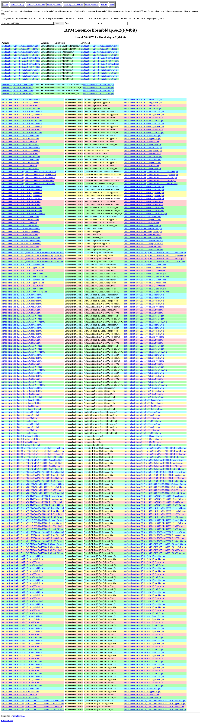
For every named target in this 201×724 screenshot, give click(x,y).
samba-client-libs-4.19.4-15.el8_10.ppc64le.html (22, 583)
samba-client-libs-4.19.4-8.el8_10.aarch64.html (22, 628)
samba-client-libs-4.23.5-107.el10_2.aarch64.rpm (145, 280)
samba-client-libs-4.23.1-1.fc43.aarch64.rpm (143, 436)
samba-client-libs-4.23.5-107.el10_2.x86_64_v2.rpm (146, 292)
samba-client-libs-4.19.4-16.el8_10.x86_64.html (22, 577)
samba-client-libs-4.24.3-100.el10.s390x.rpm (143, 201)
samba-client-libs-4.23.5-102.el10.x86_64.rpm (144, 367)
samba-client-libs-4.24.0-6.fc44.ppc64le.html (21, 231)
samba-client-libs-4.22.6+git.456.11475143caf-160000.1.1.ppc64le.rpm (155, 499)
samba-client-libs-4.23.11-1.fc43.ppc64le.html (21, 243)
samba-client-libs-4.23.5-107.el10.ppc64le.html (22, 301)
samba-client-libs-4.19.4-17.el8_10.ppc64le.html (22, 559)
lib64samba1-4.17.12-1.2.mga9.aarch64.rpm (100, 58)
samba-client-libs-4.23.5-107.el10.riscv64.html (22, 307)
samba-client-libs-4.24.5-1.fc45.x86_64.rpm (143, 156)
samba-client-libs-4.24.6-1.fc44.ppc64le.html (21, 102)
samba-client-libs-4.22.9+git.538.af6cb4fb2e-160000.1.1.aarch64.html (32, 460)
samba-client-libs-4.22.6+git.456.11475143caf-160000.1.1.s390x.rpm (154, 502)
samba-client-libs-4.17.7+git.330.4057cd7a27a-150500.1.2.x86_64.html (33, 709)
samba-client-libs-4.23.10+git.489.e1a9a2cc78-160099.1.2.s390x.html (32, 258)
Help (112, 4)
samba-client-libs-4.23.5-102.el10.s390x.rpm (143, 364)
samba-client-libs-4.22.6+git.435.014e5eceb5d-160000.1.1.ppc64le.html (33, 511)
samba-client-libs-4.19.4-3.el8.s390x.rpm (141, 694)
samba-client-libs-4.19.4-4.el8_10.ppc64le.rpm (144, 679)
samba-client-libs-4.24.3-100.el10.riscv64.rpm (144, 198)
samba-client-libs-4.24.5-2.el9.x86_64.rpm (142, 144)
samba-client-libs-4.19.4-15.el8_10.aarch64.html (22, 580)
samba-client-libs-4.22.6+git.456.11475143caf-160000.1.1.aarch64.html (32, 496)
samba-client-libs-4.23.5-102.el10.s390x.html (21, 364)
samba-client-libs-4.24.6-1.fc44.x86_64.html (21, 108)
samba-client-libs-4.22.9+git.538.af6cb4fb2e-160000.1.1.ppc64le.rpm (154, 463)
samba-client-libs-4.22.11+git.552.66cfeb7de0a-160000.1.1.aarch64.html (33, 448)
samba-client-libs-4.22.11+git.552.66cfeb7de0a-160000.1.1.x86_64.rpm (155, 457)
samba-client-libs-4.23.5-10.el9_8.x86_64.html (22, 397)
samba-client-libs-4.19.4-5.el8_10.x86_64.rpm (144, 673)
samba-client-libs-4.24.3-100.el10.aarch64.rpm (144, 186)
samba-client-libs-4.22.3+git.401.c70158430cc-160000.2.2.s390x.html (32, 538)
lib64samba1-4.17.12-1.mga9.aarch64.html (20, 70)
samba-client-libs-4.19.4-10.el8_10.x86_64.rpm (144, 613)
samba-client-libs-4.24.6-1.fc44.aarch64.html (21, 99)
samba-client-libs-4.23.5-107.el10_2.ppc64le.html (23, 283)
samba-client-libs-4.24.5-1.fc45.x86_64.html (21, 156)
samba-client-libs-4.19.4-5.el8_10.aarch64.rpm (144, 664)
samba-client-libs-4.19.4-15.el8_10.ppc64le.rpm (144, 583)
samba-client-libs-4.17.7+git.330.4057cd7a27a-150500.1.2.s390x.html (32, 706)
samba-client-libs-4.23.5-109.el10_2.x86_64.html (23, 274)
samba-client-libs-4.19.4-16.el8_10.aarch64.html (22, 568)
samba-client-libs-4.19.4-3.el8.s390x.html (19, 694)
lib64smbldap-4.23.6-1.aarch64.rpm (98, 84)
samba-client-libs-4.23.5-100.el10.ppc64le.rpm (144, 376)
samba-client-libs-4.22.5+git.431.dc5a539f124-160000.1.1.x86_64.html (32, 529)
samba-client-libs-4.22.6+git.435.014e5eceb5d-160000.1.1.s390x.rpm (154, 514)
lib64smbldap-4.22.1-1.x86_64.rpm (98, 93)
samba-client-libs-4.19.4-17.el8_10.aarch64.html (22, 556)
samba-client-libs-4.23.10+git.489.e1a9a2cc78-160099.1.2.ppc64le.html (33, 255)
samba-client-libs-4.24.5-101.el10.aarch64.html (22, 111)
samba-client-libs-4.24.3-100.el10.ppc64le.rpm (144, 192)
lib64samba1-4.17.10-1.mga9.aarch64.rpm (99, 76)
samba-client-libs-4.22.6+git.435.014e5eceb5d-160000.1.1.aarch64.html (33, 508)
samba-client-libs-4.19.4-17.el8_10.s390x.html (22, 562)
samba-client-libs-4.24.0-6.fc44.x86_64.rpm (143, 237)
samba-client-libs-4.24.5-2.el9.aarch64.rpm (142, 135)
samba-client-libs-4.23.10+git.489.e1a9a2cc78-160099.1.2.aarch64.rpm (155, 252)
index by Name (91, 4)
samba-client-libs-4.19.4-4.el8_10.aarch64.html (22, 676)
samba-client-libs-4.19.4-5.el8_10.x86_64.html (22, 673)
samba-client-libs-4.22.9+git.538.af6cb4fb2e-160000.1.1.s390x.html (31, 466)
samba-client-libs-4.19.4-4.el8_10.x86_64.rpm (144, 685)
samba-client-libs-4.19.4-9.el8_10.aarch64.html (22, 616)
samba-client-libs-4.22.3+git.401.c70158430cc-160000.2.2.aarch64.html (33, 532)
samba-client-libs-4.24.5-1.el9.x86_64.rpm (142, 168)
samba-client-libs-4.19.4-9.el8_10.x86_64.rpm (144, 625)
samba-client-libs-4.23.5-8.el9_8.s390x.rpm (142, 406)
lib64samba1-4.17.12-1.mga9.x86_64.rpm (99, 73)
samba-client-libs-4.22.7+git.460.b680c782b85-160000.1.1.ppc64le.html (33, 487)
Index (5, 4)
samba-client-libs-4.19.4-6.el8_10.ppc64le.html (22, 655)
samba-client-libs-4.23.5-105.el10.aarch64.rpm (144, 325)
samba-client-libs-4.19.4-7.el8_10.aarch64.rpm (144, 640)
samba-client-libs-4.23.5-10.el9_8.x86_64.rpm (144, 397)
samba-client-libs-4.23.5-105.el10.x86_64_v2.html (23, 352)
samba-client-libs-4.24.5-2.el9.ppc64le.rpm (142, 138)
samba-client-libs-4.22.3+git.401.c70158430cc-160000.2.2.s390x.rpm (154, 538)
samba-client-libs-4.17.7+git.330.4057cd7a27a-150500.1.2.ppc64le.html (33, 703)
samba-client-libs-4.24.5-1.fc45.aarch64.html (21, 147)
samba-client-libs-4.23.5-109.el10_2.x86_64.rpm (145, 274)
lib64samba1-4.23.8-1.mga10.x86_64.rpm (99, 55)
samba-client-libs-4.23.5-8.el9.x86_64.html (20, 421)
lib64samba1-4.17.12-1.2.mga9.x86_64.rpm (100, 61)
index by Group (17, 4)
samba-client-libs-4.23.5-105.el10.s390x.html (21, 340)
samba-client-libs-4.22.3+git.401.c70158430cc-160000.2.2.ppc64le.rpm (155, 535)
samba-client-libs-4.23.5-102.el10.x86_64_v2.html (23, 370)
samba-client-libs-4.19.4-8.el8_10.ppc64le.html (22, 631)
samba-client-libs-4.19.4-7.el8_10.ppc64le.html (22, 643)
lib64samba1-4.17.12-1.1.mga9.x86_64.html (21, 67)
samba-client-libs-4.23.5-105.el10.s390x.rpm (143, 340)
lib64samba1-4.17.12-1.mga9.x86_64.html (20, 73)
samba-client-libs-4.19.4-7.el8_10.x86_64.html (22, 649)
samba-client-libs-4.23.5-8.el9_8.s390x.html (20, 406)
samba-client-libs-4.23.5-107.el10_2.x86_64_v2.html (24, 292)
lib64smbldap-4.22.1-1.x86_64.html (17, 93)
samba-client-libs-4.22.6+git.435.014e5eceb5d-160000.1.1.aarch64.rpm (155, 508)
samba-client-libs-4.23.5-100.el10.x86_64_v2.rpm (145, 385)
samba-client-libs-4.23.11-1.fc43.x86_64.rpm (143, 249)
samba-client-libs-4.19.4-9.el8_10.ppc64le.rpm (144, 619)
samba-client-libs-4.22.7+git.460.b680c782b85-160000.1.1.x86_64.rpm (155, 493)
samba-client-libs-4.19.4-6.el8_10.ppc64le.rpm (144, 655)
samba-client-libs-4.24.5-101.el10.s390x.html (21, 117)
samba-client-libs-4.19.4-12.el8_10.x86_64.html (22, 601)
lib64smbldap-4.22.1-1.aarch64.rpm (98, 90)
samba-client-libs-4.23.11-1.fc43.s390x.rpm (142, 246)
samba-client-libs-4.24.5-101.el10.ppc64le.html (22, 114)
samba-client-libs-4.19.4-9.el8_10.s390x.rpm (143, 622)
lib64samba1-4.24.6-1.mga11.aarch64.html (20, 46)
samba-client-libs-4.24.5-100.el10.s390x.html (21, 129)
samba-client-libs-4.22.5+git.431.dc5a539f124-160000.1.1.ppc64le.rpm (155, 523)
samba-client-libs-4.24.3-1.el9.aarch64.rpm (142, 216)
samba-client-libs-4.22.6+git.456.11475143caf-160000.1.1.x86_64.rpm (154, 505)
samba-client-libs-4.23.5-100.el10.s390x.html (21, 379)
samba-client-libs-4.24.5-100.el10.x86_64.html (22, 132)
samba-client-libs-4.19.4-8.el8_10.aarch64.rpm (144, 628)
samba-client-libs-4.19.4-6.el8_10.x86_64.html (22, 661)
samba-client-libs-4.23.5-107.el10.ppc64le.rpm (144, 301)
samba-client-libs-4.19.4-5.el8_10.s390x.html (21, 670)
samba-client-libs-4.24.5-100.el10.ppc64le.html (22, 126)
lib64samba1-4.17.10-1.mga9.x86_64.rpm (99, 79)
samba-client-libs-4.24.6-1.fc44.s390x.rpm (142, 105)
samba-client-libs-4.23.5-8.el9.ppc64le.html (20, 415)
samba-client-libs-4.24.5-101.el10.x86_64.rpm (144, 120)
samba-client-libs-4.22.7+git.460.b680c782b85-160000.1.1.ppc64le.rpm (155, 487)
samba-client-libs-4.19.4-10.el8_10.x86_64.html (22, 613)
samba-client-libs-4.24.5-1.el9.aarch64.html (20, 159)
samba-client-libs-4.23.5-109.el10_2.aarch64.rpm (145, 265)
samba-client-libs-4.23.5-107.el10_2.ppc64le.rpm (145, 283)
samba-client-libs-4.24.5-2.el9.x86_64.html (20, 144)
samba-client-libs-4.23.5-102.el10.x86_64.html (22, 367)
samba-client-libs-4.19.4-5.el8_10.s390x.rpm (143, 670)
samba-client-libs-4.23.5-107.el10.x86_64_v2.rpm (145, 322)
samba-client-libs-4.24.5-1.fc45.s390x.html (20, 153)
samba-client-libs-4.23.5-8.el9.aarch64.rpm (142, 412)
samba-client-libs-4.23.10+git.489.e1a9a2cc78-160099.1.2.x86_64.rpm (154, 262)
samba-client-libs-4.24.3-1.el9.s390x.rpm (141, 222)
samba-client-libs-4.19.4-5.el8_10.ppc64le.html (22, 667)
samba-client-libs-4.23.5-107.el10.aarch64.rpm (144, 295)
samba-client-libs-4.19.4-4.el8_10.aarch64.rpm (144, 676)
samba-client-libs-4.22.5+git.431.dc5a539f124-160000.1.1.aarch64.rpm (155, 520)
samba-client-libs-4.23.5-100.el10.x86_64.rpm (144, 382)
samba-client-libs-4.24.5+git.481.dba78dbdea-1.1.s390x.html (28, 180)
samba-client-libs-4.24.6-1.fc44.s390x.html (20, 105)
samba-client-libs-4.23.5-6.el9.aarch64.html (20, 424)
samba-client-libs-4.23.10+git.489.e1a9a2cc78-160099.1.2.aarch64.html (33, 252)
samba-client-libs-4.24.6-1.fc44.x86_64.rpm (143, 108)
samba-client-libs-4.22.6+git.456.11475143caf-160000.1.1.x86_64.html (32, 505)
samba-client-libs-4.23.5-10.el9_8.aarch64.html (22, 388)
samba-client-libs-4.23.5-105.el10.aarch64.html (22, 325)
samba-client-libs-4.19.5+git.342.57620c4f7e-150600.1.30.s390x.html (32, 550)
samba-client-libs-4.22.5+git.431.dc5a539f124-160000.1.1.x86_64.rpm (154, 529)
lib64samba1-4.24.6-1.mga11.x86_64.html (20, 49)
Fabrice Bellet (7, 720)
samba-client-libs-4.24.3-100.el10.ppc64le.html (22, 192)
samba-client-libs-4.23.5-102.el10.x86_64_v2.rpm (145, 370)
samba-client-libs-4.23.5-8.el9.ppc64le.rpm (142, 415)
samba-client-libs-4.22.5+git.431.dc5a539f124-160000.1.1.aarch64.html (33, 520)
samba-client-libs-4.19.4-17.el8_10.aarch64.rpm (144, 556)
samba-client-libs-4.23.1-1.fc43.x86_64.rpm (143, 445)
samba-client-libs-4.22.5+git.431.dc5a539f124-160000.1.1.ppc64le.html (33, 523)
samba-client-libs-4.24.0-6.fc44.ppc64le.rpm (143, 231)
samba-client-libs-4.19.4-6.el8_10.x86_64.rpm (144, 661)
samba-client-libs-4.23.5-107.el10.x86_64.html (22, 316)
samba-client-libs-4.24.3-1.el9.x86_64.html (20, 225)
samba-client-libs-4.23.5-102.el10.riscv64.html (22, 361)
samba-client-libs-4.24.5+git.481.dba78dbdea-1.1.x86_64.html (28, 183)
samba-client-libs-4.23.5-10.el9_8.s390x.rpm (143, 394)
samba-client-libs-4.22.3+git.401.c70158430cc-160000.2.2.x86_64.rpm (155, 541)
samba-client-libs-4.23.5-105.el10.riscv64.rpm (144, 337)
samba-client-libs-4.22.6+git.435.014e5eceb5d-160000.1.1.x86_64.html (32, 517)
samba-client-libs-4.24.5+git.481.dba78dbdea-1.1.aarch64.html (29, 171)
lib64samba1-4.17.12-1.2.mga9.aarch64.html (21, 58)
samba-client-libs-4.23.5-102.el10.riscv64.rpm (144, 361)
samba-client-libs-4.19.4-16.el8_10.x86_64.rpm (144, 577)
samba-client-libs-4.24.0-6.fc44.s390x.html (20, 234)
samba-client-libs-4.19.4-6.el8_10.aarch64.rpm (144, 652)
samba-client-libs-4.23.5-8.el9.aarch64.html (20, 412)
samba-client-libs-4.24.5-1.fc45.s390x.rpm (142, 153)
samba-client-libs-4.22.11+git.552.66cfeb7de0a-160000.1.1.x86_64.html (33, 457)
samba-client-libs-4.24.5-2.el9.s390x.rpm (141, 141)
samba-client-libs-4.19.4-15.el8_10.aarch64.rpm (144, 580)
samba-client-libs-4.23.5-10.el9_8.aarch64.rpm (144, 388)
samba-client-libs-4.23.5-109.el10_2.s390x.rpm (144, 271)
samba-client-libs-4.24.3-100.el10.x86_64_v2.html (23, 213)
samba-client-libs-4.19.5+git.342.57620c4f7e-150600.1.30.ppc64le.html (33, 547)
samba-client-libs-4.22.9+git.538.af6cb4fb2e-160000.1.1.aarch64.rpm (154, 460)
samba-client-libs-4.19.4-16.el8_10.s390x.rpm (144, 574)
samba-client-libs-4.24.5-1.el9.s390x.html (19, 165)
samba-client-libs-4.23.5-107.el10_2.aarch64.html (23, 280)
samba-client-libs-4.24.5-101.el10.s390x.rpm (143, 117)
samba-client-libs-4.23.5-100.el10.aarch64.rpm (144, 373)
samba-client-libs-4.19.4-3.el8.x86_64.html (20, 697)
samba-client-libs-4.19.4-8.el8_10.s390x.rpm (143, 634)
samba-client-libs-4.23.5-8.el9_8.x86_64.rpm (143, 409)
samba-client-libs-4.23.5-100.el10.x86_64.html (22, 382)
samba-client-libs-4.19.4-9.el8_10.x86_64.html (22, 625)
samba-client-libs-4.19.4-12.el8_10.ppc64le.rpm (144, 595)
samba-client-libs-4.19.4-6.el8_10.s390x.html (21, 658)
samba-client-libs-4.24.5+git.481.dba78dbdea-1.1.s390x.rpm (150, 180)
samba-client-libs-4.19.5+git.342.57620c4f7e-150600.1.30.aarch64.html (33, 544)
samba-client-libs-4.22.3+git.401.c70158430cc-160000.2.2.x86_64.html (33, 541)
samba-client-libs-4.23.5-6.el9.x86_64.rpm (142, 433)
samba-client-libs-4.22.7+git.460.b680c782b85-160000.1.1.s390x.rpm (154, 490)
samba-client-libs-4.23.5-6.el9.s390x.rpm (141, 430)
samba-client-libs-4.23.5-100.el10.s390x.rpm (143, 379)
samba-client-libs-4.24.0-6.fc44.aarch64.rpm (143, 228)
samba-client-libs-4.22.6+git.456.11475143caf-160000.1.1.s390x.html (32, 502)
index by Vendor (54, 4)
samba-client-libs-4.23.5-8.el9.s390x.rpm (141, 418)
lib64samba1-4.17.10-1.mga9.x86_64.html (20, 79)
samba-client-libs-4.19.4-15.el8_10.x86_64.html (22, 589)
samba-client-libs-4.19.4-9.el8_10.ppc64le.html (22, 619)
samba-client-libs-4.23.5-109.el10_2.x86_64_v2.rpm (146, 277)
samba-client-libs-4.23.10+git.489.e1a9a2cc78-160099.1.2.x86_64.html (32, 262)
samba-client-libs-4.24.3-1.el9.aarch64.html (20, 216)
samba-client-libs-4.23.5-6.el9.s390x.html (19, 430)
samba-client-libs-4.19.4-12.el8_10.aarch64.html (22, 592)
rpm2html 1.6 (19, 716)
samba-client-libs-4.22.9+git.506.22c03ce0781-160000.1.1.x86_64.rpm (155, 481)
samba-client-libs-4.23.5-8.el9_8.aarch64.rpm (143, 400)
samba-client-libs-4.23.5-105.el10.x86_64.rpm (144, 346)
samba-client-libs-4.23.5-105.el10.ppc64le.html (22, 331)
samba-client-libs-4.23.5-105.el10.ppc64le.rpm (144, 331)
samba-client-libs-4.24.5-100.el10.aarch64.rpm (144, 123)
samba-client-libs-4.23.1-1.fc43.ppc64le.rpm (143, 439)
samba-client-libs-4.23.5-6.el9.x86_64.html (20, 433)
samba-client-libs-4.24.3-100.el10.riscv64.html (22, 198)
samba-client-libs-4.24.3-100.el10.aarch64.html (22, 186)
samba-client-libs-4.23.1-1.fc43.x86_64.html (21, 445)
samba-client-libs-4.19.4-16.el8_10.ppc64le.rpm (144, 571)
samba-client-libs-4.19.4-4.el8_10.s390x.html (21, 682)
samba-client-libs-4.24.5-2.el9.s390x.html (19, 141)
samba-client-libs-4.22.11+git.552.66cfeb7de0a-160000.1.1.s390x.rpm (154, 454)
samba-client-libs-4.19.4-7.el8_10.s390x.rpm (143, 646)
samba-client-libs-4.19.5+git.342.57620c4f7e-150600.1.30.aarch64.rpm (155, 544)
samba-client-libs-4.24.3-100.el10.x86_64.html (22, 207)
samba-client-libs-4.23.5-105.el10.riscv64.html (22, 337)
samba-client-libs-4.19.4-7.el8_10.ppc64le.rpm (144, 643)
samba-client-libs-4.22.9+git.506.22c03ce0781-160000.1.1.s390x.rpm (154, 478)
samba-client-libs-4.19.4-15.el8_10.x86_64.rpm (144, 589)
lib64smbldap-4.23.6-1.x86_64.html (17, 87)
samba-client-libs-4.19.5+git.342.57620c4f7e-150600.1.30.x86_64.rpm (154, 553)
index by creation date (73, 4)
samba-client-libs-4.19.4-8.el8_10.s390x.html (21, 634)
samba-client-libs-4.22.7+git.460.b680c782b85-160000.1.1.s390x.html (32, 490)
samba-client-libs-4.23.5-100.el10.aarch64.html (22, 373)
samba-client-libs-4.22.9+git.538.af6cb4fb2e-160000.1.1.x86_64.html (32, 469)
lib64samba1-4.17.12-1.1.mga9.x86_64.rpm (100, 67)
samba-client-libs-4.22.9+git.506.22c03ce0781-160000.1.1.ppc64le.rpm (155, 475)
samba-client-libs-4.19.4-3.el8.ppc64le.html (20, 691)
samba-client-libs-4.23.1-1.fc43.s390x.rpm (142, 442)
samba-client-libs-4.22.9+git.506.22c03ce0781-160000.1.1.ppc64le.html (33, 475)
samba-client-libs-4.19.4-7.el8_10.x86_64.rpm (144, 649)
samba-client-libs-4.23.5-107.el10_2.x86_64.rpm (145, 289)
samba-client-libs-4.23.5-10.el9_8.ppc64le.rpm (144, 391)
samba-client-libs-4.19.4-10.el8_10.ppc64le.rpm (144, 607)
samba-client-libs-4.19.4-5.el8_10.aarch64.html (22, 664)
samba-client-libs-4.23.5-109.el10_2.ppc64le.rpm (145, 268)
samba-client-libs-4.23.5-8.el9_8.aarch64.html (21, 400)
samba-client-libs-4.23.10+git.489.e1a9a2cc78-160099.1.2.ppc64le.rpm (155, 255)
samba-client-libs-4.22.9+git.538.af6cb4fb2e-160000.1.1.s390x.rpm (153, 466)
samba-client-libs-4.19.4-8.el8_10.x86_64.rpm (144, 637)
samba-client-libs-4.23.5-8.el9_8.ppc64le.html (21, 403)
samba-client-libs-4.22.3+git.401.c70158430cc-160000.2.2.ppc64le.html (33, 535)
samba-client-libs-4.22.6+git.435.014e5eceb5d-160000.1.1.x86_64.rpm (155, 517)
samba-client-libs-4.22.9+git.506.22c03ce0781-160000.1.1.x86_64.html (33, 481)
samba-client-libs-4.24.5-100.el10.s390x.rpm (143, 129)
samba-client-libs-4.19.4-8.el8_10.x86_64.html (22, 637)
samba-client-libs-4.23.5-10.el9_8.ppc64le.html (22, 391)
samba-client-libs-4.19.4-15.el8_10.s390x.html (22, 586)
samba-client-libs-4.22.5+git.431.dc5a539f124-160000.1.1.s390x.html (32, 526)
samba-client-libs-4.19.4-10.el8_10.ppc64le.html (22, 607)
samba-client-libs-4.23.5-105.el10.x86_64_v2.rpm (145, 352)
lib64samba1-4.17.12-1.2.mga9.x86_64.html (21, 61)
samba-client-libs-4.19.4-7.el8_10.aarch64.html (22, 640)
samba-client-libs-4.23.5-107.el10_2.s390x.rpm (144, 286)
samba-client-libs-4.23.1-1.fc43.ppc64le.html (21, 439)
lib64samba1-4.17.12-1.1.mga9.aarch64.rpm (100, 64)
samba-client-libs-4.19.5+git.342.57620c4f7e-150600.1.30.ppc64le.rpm (155, 547)
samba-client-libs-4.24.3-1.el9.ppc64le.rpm (142, 219)
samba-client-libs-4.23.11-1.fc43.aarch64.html (21, 240)
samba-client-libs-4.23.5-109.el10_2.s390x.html (22, 271)
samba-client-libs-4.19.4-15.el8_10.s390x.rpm (144, 586)
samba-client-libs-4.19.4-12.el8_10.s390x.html (22, 598)
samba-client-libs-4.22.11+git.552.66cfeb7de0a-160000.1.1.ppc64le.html (33, 451)
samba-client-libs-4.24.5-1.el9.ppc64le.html (20, 162)
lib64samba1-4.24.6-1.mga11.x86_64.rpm (99, 49)
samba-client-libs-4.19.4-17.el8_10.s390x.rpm (144, 562)
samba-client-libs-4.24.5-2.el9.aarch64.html (20, 135)
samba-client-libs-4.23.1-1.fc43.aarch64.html (21, 436)
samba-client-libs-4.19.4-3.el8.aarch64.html (20, 688)
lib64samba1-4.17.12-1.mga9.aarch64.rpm (99, 70)
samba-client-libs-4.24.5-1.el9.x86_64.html (20, 168)
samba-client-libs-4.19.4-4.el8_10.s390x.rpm (143, 682)
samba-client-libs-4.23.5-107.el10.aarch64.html (22, 295)
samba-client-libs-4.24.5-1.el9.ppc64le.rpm (142, 162)
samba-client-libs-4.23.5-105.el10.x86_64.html (22, 346)
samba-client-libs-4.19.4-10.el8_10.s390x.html (22, 610)
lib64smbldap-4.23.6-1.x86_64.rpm (98, 87)
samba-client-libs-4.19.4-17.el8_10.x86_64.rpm (144, 565)
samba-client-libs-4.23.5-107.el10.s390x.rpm (143, 310)
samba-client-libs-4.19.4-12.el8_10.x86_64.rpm (144, 601)
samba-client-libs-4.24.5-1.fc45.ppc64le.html (21, 150)
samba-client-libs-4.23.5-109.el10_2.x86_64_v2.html (24, 277)
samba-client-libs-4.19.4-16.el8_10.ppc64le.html (22, 571)
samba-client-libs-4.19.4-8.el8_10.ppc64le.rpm (144, 631)
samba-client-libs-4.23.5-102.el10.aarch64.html (22, 355)
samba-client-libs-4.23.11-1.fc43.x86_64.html (21, 249)
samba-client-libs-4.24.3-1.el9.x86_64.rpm (142, 225)
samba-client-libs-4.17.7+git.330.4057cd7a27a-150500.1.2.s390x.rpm (154, 706)
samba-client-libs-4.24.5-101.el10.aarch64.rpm (144, 111)
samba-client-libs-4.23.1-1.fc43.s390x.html (20, 442)
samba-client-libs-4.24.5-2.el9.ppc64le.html (20, 138)
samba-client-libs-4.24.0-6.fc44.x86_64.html (21, 237)
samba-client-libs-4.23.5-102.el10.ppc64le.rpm (144, 358)
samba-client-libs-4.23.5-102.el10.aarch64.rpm (144, 355)
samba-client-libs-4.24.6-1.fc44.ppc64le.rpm (143, 102)
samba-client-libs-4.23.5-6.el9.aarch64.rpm (142, 424)
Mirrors (104, 4)
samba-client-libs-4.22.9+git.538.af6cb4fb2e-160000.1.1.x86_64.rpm (154, 469)
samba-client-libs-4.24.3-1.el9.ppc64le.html (20, 219)
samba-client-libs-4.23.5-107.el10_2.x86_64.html (23, 289)
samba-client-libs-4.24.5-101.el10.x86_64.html (22, 120)
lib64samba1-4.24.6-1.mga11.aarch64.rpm (99, 46)
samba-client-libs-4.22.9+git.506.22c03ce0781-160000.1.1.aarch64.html (33, 472)
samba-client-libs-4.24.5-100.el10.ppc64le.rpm (144, 126)
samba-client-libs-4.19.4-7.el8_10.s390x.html (21, 646)
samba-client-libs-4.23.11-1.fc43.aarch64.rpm (143, 240)
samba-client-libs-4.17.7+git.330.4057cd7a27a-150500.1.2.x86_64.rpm (155, 709)
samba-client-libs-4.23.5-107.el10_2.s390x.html (22, 286)
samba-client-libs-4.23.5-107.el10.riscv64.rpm (144, 307)
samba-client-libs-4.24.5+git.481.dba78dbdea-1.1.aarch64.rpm (151, 171)
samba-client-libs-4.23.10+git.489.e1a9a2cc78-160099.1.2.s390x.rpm (154, 258)
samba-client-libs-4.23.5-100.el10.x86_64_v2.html (23, 385)
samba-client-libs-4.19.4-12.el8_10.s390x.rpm (144, 598)
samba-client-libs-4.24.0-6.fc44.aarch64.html (21, 228)
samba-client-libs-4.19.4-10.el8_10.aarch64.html (22, 604)
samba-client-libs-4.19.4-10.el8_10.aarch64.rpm (144, 604)
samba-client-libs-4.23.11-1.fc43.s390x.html (20, 246)
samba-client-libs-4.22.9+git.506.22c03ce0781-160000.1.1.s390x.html (32, 478)
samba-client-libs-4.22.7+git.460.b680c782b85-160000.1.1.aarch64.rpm (155, 484)
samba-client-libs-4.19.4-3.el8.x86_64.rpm (142, 697)
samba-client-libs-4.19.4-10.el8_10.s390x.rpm (144, 610)
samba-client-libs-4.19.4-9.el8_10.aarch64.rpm (144, 616)
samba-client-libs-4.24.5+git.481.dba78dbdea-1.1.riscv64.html (28, 177)
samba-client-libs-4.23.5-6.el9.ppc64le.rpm (142, 427)
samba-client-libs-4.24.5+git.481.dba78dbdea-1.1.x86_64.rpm (150, 183)
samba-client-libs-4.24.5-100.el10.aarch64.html (22, 123)
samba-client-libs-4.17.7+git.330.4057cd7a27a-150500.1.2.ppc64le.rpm (155, 703)
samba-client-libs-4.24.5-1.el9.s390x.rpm (141, 165)
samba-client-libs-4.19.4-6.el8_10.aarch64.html (22, 652)
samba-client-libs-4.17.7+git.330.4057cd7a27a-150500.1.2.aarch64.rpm (155, 700)
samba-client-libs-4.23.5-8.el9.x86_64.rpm (142, 421)
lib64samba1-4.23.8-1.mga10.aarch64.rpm (99, 52)
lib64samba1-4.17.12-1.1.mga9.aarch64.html (21, 64)
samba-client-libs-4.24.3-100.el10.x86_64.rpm (144, 207)
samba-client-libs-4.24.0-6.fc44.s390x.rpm (142, 234)
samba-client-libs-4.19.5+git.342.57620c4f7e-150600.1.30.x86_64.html (32, 553)
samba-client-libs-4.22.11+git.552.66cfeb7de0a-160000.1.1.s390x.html (32, 454)
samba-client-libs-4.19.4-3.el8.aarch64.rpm (142, 688)
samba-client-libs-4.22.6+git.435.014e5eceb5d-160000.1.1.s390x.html (32, 514)
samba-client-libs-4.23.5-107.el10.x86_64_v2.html (23, 322)
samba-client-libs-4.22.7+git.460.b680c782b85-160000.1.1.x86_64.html (33, 493)
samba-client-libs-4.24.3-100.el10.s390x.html (21, 201)
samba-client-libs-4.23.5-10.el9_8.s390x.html (21, 394)
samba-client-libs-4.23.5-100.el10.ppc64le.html (22, 376)
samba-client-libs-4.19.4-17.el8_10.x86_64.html (22, 565)
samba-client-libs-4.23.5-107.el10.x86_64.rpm (144, 316)
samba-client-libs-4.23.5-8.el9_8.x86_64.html (21, 409)
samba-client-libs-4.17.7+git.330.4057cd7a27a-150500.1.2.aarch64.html (33, 700)
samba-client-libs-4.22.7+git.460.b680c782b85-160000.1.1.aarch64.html (33, 484)
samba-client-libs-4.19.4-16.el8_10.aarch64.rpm (144, 568)
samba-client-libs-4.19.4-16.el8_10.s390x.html (22, 574)
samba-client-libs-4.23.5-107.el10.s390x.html (21, 310)
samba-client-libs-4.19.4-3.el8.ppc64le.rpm (142, 691)
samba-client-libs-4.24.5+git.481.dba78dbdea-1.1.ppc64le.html (29, 174)
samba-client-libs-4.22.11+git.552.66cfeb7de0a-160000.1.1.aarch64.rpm (155, 448)
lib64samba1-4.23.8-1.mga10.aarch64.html (20, 52)
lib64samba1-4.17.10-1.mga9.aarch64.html (20, 76)
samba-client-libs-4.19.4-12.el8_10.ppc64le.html (22, 595)
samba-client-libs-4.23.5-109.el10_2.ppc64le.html (23, 268)
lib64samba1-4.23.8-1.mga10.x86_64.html (20, 55)
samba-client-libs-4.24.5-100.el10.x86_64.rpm (144, 132)
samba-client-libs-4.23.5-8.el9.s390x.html (19, 418)
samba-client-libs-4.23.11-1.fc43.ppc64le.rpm (143, 243)
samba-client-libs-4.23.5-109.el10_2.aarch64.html (23, 265)
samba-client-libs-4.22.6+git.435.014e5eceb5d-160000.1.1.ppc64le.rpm (155, 511)
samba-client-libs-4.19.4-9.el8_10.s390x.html (21, 622)
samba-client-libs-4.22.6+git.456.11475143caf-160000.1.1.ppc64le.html (32, 499)
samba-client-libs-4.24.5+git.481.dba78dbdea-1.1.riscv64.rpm (150, 177)
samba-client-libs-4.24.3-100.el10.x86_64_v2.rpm (145, 213)
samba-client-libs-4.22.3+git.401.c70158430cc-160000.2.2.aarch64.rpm (155, 532)
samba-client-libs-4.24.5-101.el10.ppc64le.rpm (144, 114)
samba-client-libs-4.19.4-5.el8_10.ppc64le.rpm (144, 667)
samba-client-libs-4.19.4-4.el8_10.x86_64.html (22, 685)
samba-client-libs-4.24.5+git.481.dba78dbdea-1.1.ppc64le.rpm (151, 174)
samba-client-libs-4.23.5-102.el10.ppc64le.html (22, 358)
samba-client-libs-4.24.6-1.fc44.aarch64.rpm (143, 99)
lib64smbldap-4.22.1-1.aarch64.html (17, 90)
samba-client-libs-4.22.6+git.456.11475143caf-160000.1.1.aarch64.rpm (155, 496)
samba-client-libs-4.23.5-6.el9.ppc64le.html (20, 427)
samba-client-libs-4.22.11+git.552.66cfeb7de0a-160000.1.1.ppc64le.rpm (155, 451)
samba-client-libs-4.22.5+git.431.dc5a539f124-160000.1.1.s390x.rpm (154, 526)
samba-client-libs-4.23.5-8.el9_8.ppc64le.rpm (143, 403)
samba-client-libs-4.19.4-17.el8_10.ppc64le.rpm (144, 559)
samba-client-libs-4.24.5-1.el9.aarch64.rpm (142, 159)
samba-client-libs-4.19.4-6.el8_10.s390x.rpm (143, 658)
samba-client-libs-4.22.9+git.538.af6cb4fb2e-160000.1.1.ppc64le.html (32, 463)
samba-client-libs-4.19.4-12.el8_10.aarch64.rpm (144, 592)
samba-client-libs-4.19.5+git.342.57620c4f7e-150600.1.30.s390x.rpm (154, 550)
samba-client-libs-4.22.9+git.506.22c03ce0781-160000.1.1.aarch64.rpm (155, 472)
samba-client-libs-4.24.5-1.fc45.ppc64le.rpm (143, 150)
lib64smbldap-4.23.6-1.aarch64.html (17, 84)
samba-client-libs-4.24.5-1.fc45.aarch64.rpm (143, 147)
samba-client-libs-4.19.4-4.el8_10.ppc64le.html (22, 679)
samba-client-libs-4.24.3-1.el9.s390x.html (19, 222)
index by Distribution (36, 4)
